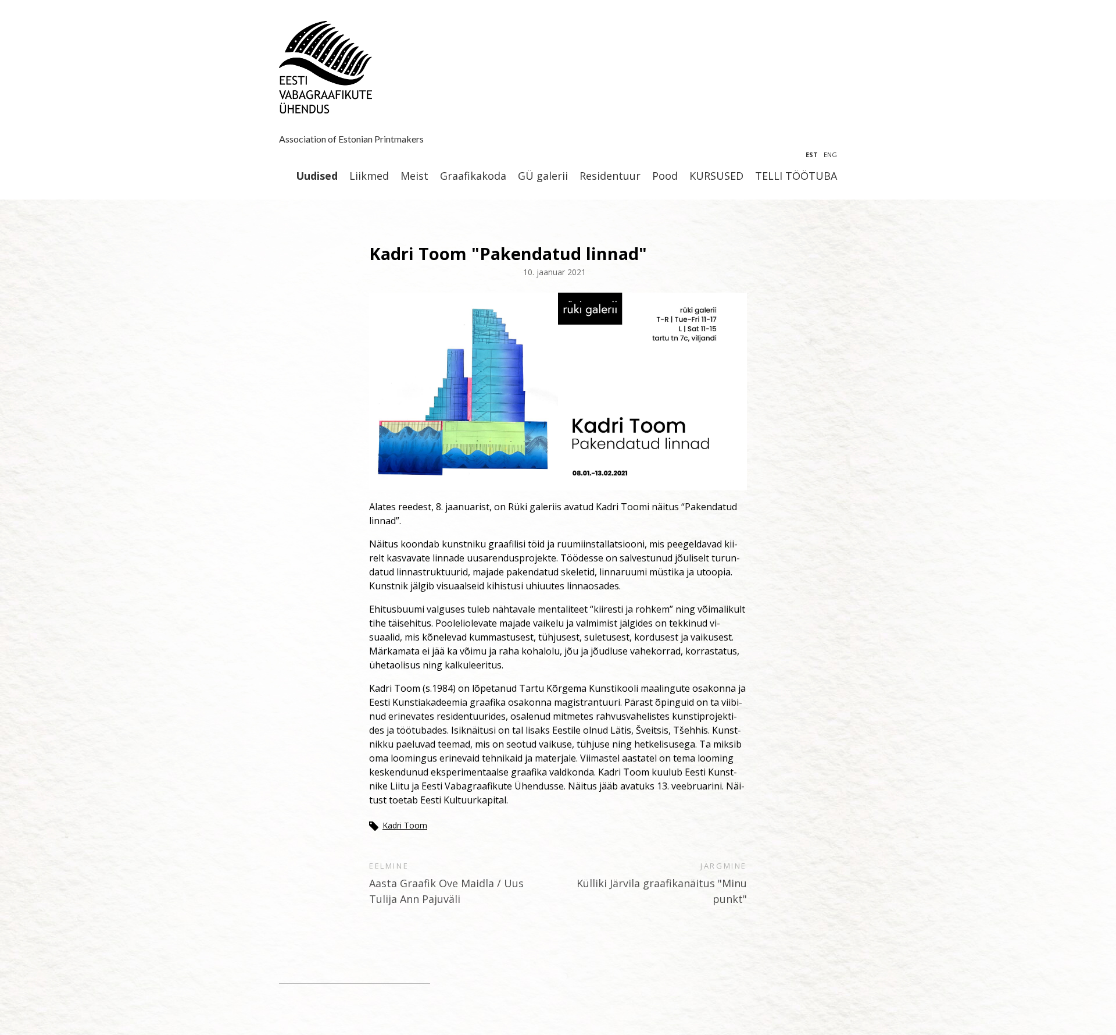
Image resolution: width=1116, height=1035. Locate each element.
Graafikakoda (473, 176)
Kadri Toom (404, 825)
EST (812, 154)
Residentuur (610, 176)
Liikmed (369, 176)
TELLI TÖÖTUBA (796, 176)
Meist (414, 176)
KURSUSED (716, 176)
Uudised (317, 176)
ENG (830, 154)
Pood (665, 176)
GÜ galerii (543, 176)
